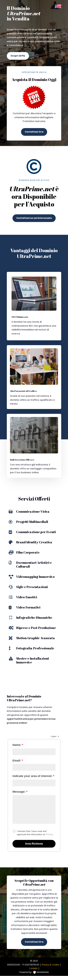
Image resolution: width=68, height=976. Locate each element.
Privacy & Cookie (50, 964)
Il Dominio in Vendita (23, 13)
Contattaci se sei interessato (34, 218)
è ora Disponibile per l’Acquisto (34, 196)
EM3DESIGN (42, 973)
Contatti (33, 968)
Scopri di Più (18, 55)
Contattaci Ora (34, 131)
